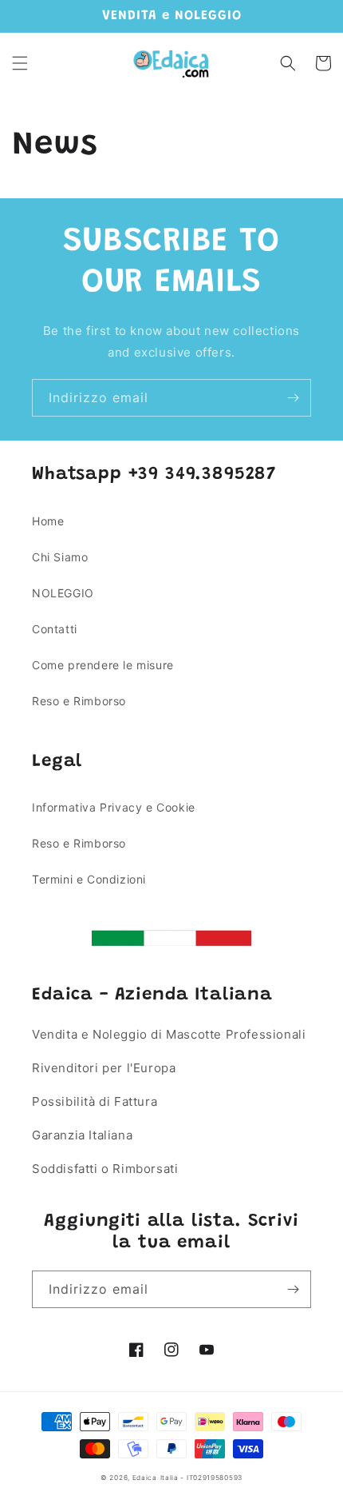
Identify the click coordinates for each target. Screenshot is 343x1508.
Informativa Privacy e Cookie (113, 807)
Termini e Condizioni (89, 879)
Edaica (144, 1478)
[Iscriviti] (292, 398)
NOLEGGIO (63, 593)
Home (48, 521)
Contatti (54, 629)
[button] (19, 63)
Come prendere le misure (103, 665)
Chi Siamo (60, 557)
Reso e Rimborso (79, 701)
